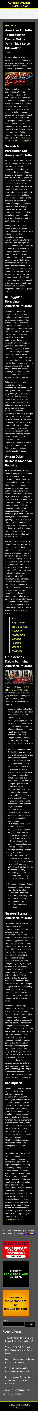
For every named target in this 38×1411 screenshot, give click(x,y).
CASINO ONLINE (10, 26)
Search (5, 1321)
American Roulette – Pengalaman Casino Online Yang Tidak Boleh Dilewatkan (18, 39)
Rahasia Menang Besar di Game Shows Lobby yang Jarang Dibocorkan (19, 1380)
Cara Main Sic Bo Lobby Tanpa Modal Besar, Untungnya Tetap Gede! (18, 1350)
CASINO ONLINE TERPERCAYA (18, 141)
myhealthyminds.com (14, 1219)
